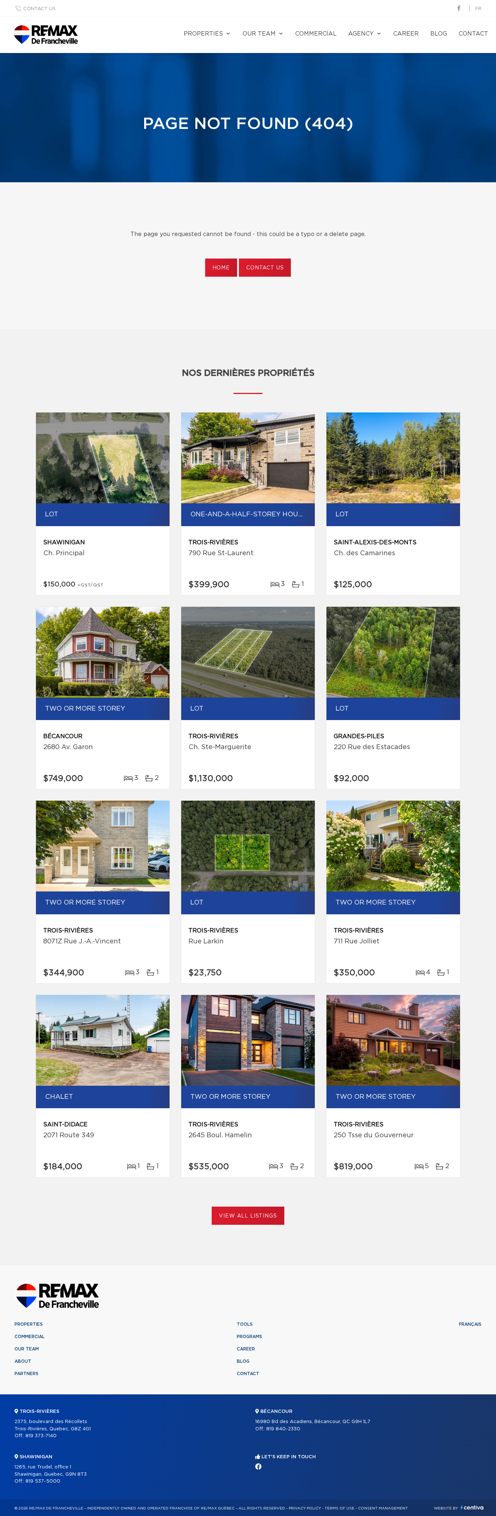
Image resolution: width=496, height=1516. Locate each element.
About (23, 1361)
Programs (249, 1336)
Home (221, 268)
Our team (259, 34)
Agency (361, 34)
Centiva (472, 1507)
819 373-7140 (41, 1436)
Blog (438, 34)
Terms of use (339, 1508)
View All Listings (248, 1216)
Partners (26, 1373)
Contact (473, 34)
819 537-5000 (42, 1481)
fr (478, 9)
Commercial (316, 34)
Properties (203, 34)
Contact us (39, 9)
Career (406, 34)
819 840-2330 (283, 1429)
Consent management (383, 1508)
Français (470, 1324)
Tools (245, 1324)
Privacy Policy (305, 1508)
